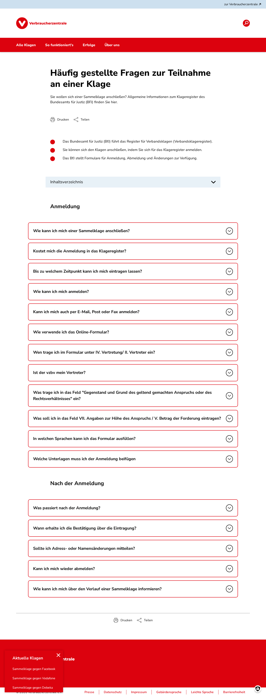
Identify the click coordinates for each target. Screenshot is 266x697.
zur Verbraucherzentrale (241, 4)
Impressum (139, 692)
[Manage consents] (257, 688)
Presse (89, 692)
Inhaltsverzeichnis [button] (66, 182)
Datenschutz (113, 692)
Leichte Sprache (202, 692)
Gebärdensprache (168, 692)
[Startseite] (41, 23)
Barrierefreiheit (234, 692)
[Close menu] (58, 655)
